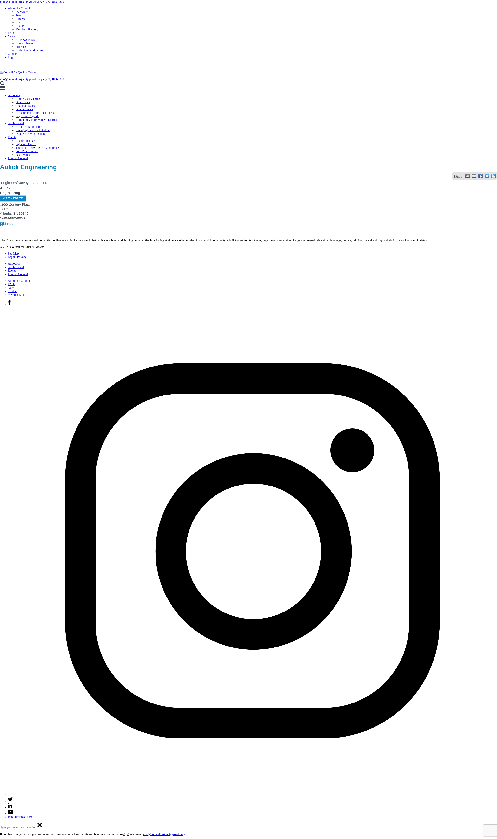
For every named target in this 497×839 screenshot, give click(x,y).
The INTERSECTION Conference (37, 147)
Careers (20, 18)
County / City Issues (28, 98)
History (20, 25)
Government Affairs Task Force (35, 112)
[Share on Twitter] (487, 176)
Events (12, 137)
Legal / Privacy (17, 257)
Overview (22, 11)
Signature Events (26, 144)
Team (19, 15)
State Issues (23, 102)
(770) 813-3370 (54, 1)
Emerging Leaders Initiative (33, 130)
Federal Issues (24, 109)
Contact (12, 53)
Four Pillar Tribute (27, 151)
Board (19, 22)
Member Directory (27, 29)
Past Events (23, 154)
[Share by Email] (474, 176)
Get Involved (16, 123)
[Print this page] (467, 176)
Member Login (17, 294)
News (11, 36)
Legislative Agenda (27, 116)
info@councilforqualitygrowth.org (21, 1)
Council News (24, 43)
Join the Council (18, 158)
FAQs (11, 32)
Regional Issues (25, 105)
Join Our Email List (20, 817)
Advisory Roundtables (29, 126)
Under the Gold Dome (29, 50)
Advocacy (14, 95)
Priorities (21, 46)
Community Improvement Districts (37, 119)
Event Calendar (25, 140)
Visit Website (13, 198)
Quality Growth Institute (30, 133)
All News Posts (25, 39)
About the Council (19, 8)
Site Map (13, 253)
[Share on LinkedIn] (493, 176)
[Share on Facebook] (480, 176)
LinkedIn (9, 224)
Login (11, 57)
